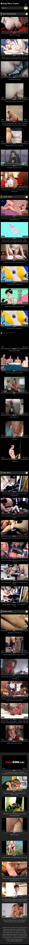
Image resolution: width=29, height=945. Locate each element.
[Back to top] (24, 940)
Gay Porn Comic (10, 3)
